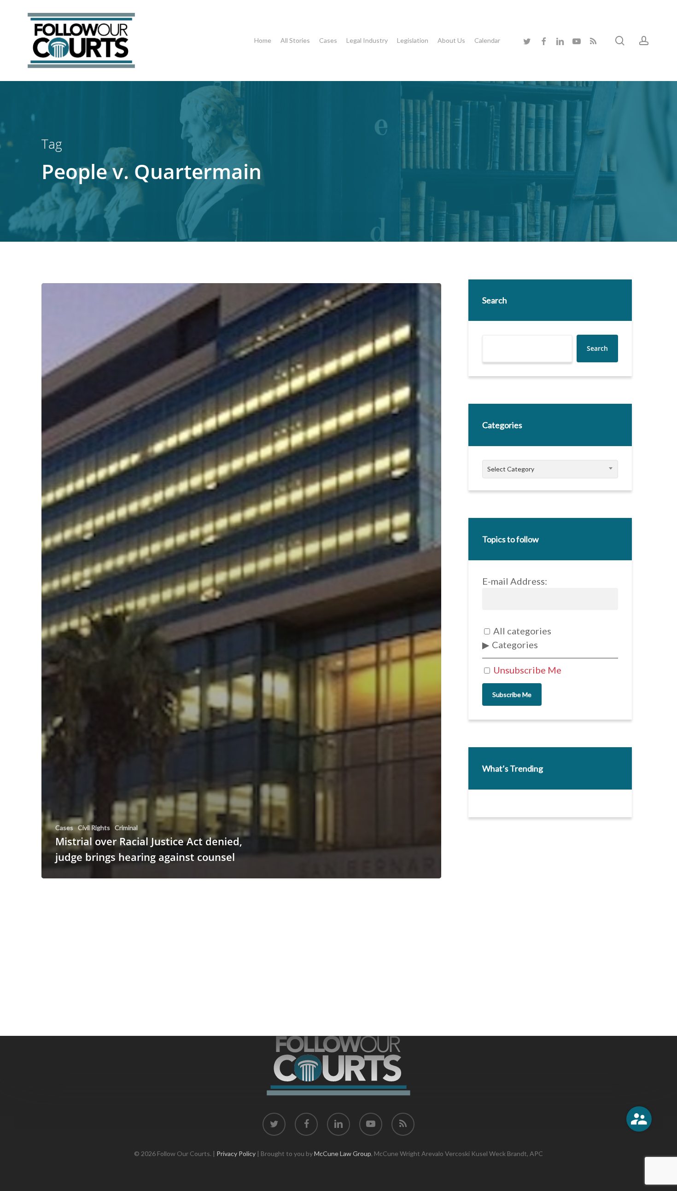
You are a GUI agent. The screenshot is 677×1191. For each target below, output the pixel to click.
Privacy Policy (236, 1153)
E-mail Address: (514, 581)
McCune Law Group (342, 1153)
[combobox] (550, 469)
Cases (64, 828)
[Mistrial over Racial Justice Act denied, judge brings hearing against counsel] (241, 581)
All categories (521, 630)
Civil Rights (94, 828)
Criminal (126, 828)
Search (494, 300)
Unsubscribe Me (526, 669)
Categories (515, 644)
